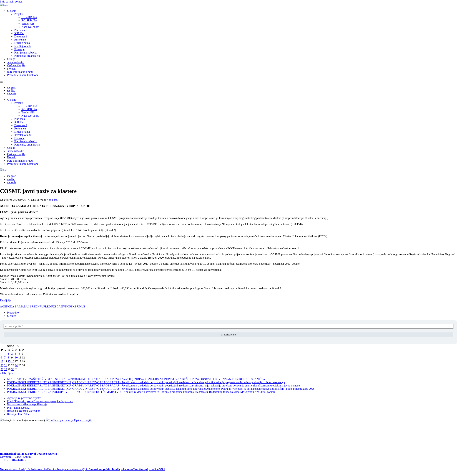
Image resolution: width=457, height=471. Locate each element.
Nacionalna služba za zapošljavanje (27, 404)
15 (9, 361)
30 (12, 369)
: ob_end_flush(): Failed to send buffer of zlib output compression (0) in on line (82, 469)
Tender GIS (28, 23)
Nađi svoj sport (30, 26)
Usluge (11, 58)
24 (16, 365)
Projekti (18, 14)
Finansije (19, 49)
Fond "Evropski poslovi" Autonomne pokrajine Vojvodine (40, 401)
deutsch (11, 93)
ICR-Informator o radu (20, 71)
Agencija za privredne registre (24, 397)
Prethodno (13, 312)
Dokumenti (20, 36)
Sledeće (11, 315)
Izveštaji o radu (22, 46)
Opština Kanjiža (16, 65)
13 (2, 361)
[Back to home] (4, 4)
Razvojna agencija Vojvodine (23, 410)
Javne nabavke (15, 62)
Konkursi (51, 199)
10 (16, 357)
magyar (11, 87)
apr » (11, 373)
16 (12, 361)
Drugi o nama (22, 42)
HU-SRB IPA (29, 17)
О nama (11, 10)
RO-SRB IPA (29, 20)
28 (5, 369)
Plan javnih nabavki (25, 52)
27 (2, 369)
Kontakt (11, 68)
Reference (20, 39)
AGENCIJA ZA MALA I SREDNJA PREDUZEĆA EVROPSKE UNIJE (42, 306)
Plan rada (19, 30)
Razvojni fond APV (18, 414)
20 (2, 365)
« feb (3, 373)
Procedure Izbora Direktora (22, 75)
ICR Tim (19, 33)
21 (5, 365)
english (11, 90)
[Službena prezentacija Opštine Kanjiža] (69, 420)
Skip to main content (11, 1)
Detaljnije (5, 300)
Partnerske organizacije (27, 55)
